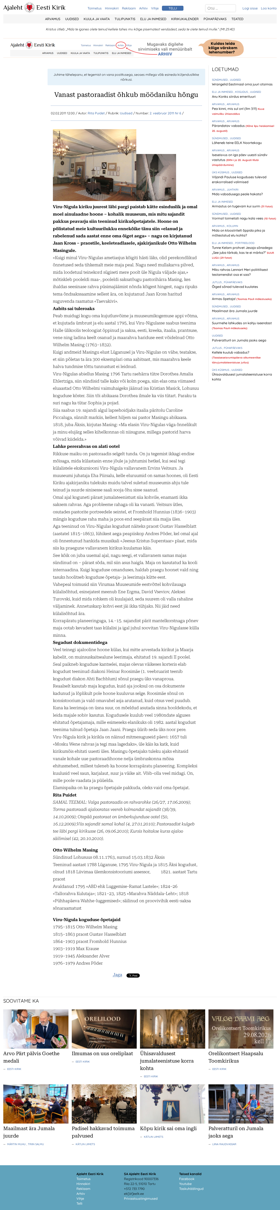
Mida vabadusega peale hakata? (237, 194)
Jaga (117, 974)
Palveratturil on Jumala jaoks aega (239, 340)
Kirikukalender (185, 19)
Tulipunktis (125, 19)
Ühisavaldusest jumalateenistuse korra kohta (167, 1061)
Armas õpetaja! (224, 299)
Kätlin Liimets (85, 1144)
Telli (79, 1203)
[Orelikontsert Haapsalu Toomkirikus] (241, 1047)
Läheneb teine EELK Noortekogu (237, 143)
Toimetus (95, 8)
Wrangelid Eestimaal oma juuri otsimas (242, 84)
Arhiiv (143, 8)
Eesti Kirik (51, 7)
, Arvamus (232, 104)
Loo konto (269, 8)
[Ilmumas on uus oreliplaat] (104, 1047)
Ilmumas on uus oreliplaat (102, 1053)
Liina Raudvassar (224, 1144)
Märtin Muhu (16, 1144)
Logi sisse (250, 8)
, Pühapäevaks (232, 282)
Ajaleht (13, 7)
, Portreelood (244, 243)
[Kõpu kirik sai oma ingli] (172, 1122)
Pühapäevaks (215, 19)
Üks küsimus (221, 172)
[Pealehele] (29, 11)
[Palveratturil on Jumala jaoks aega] (241, 1122)
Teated (237, 19)
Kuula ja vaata (97, 19)
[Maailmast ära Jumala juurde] (35, 1122)
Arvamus (52, 19)
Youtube (185, 1184)
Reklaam (129, 8)
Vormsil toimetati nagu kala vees (238, 218)
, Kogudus (241, 91)
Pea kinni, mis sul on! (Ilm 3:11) (235, 109)
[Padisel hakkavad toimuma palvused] (104, 1122)
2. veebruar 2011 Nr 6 (165, 113)
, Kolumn (231, 226)
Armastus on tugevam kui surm (236, 206)
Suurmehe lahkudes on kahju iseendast (242, 323)
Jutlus (217, 282)
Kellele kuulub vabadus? (230, 352)
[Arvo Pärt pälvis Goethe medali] (35, 1047)
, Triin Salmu (35, 1144)
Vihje (155, 8)
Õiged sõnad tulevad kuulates (235, 287)
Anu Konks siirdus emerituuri (234, 96)
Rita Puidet (96, 113)
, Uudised (235, 79)
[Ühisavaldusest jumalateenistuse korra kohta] (172, 1047)
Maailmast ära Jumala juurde (234, 311)
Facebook (187, 1179)
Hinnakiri (112, 8)
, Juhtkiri (231, 189)
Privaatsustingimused (141, 1198)
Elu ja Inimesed (153, 19)
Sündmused (220, 79)
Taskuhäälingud (191, 1189)
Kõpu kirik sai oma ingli (168, 1128)
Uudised (72, 19)
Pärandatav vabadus (229, 126)
